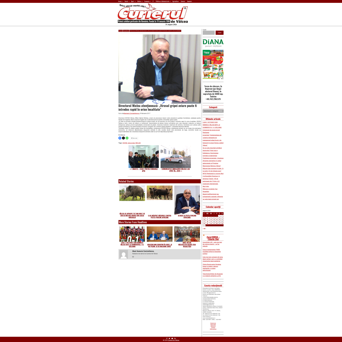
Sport (132, 1)
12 (211, 219)
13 (214, 219)
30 (222, 223)
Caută (204, 30)
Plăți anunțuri (213, 329)
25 (207, 223)
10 (204, 219)
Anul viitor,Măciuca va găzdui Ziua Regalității (187, 244)
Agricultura (175, 1)
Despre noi (213, 323)
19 (211, 221)
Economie (146, 1)
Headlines (126, 30)
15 (219, 219)
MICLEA (138, 143)
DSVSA (125, 143)
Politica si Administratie (162, 1)
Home (120, 30)
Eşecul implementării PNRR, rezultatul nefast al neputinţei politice (212, 252)
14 (216, 219)
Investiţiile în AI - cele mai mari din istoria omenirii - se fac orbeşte (212, 244)
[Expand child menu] (122, 1)
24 (204, 223)
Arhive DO (213, 326)
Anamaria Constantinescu (131, 113)
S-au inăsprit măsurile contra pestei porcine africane (159, 216)
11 (207, 219)
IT (153, 1)
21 (216, 221)
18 (207, 221)
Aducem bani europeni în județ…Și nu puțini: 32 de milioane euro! (159, 245)
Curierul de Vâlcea (173, 340)
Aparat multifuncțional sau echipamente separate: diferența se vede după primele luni (213, 196)
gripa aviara (131, 143)
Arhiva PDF (213, 324)
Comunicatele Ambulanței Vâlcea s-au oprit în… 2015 (176, 170)
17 (204, 221)
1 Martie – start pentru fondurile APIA (145, 170)
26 (211, 223)
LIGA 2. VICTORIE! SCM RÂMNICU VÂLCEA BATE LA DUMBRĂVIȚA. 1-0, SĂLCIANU (132, 244)
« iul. (204, 228)
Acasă (119, 1)
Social (126, 1)
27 (214, 223)
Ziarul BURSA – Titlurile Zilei (213, 238)
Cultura (139, 1)
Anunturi (189, 1)
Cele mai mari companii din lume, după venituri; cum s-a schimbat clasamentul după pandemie (213, 259)
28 (216, 223)
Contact (183, 1)
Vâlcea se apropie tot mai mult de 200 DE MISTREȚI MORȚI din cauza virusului (132, 215)
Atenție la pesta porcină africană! (187, 216)
